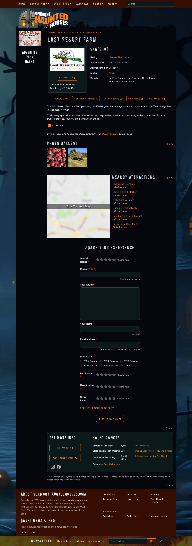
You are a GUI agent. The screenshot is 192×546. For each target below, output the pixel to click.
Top (168, 143)
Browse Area (38, 3)
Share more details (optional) (96, 407)
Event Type (61, 3)
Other (127, 365)
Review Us (60, 98)
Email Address (88, 339)
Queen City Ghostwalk (125, 208)
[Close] (160, 541)
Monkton (74, 32)
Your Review (88, 284)
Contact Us (109, 494)
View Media (134, 98)
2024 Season (111, 361)
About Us (132, 494)
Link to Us (132, 499)
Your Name (86, 323)
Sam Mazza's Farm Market (127, 216)
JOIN (151, 541)
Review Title (87, 269)
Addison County (56, 32)
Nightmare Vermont (123, 200)
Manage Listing (159, 516)
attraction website (110, 134)
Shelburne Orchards (124, 184)
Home (22, 3)
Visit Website (66, 77)
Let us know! (28, 532)
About (97, 3)
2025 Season (90, 361)
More (111, 3)
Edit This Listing (142, 445)
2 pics (112, 73)
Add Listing (132, 516)
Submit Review (109, 418)
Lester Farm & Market (125, 192)
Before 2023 (90, 365)
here (78, 479)
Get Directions (112, 98)
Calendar (82, 3)
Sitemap (155, 494)
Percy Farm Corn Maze (125, 224)
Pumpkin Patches (91, 32)
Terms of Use (110, 499)
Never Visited (111, 365)
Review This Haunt (119, 57)
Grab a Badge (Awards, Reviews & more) (153, 451)
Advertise (108, 516)
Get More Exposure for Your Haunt (151, 456)
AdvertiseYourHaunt (29, 57)
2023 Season (131, 361)
